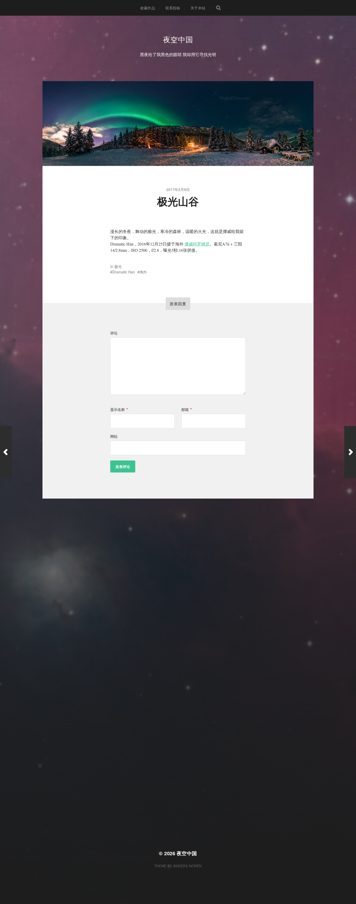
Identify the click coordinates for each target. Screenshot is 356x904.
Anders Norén (187, 865)
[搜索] (218, 7)
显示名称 (119, 409)
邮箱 (186, 409)
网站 (114, 436)
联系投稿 (172, 7)
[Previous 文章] (6, 452)
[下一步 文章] (350, 452)
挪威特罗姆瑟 (197, 244)
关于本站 (198, 7)
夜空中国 (178, 39)
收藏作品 (147, 7)
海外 (143, 271)
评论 (114, 333)
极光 (118, 266)
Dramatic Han (123, 271)
